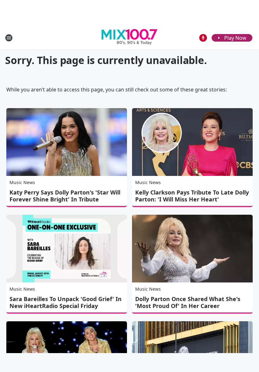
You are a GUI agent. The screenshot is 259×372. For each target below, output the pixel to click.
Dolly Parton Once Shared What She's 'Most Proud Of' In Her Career (187, 302)
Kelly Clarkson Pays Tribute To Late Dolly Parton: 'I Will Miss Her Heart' (192, 196)
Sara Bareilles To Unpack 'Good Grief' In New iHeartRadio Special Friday (65, 302)
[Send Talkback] (203, 38)
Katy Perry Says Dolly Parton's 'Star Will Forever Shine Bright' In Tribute (64, 196)
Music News (22, 182)
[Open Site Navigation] (9, 38)
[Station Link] (129, 38)
